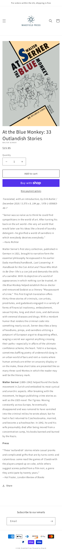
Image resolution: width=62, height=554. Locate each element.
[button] (4, 21)
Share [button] (9, 485)
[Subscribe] (51, 521)
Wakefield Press (26, 548)
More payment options (31, 191)
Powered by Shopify (39, 548)
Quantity (6, 155)
